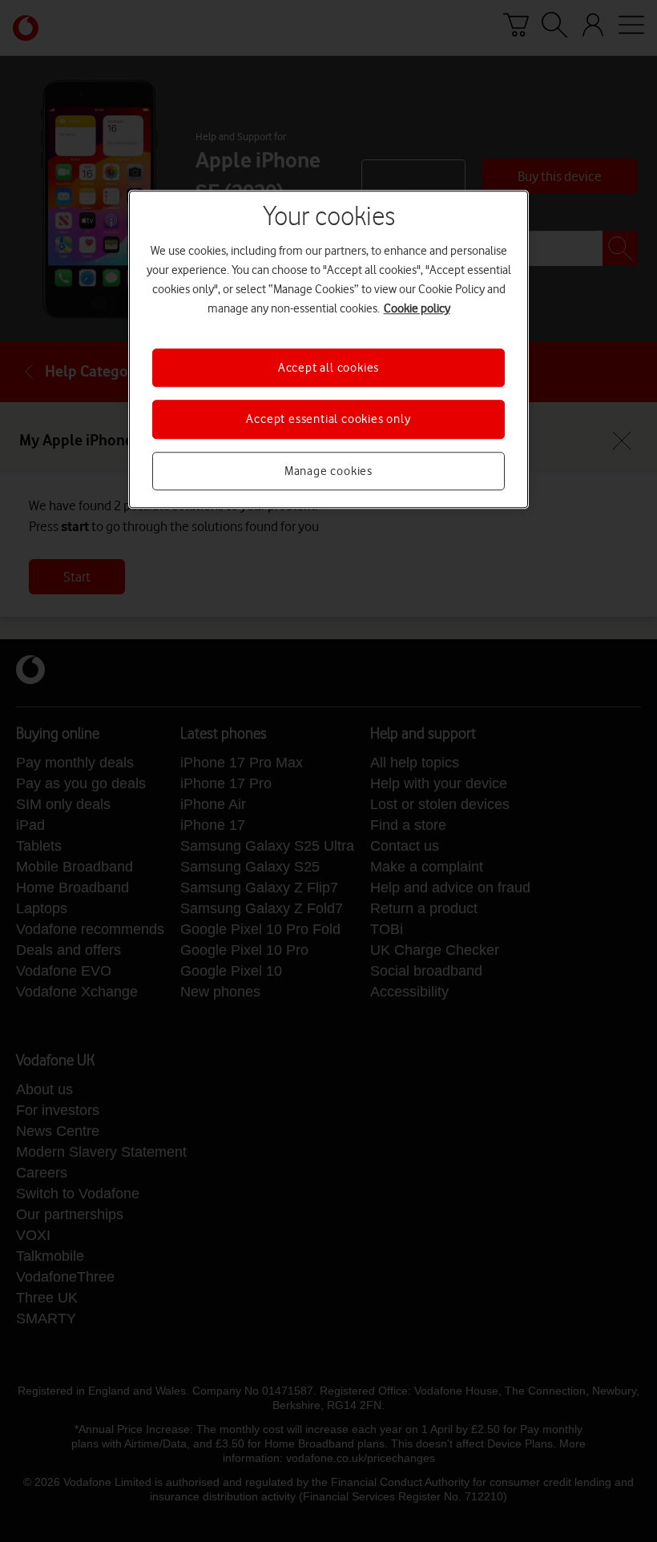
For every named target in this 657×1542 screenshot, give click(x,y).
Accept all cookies (328, 367)
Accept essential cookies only (328, 419)
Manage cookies (328, 471)
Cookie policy (417, 308)
